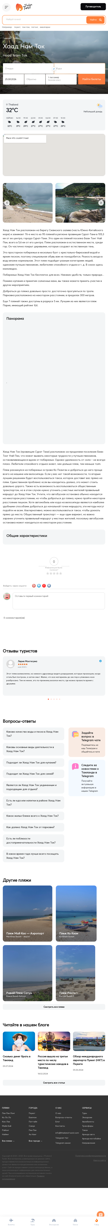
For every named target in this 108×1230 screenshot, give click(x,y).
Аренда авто (88, 1134)
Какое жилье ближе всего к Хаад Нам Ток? (32, 815)
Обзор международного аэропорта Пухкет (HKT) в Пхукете (89, 1060)
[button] (7, 203)
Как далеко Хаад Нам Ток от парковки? (30, 827)
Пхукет (32, 1113)
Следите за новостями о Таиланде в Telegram (90, 770)
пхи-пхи (26, 27)
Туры (84, 1113)
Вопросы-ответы (63, 1117)
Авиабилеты (88, 1121)
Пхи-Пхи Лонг (8, 1113)
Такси (85, 1130)
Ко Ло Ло (6, 1117)
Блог (57, 1121)
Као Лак (6, 1121)
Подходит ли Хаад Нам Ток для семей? (30, 773)
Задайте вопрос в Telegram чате (91, 736)
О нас (58, 1113)
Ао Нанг (32, 1134)
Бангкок (33, 1117)
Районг (5, 1130)
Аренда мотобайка (91, 1138)
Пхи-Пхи (32, 1130)
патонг (34, 27)
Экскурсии (87, 1117)
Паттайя (33, 1121)
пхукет (17, 27)
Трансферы (87, 1126)
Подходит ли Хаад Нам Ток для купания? (31, 762)
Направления (88, 1143)
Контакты (60, 1126)
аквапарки (45, 27)
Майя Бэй (6, 1126)
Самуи (32, 1126)
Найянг (5, 1134)
